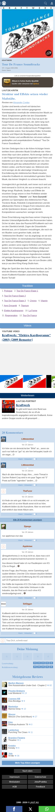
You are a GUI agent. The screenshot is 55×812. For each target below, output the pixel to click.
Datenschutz (40, 777)
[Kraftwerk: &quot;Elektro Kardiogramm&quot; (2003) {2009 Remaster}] (11, 381)
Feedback (40, 787)
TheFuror (27, 491)
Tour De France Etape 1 (27, 291)
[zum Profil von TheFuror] (3, 491)
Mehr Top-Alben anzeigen (27, 763)
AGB (14, 787)
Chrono (33, 301)
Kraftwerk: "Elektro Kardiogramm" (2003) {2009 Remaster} (26, 337)
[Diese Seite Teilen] (14, 809)
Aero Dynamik (10, 306)
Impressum (15, 777)
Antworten (28, 459)
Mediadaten (14, 782)
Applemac (27, 546)
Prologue (8, 291)
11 (32, 732)
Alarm (20, 459)
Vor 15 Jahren (27, 610)
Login (52, 3)
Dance (9, 70)
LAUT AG (34, 802)
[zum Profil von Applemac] (3, 546)
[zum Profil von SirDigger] (3, 604)
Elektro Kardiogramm (13, 311)
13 (25, 693)
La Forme (33, 311)
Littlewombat (27, 439)
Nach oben (27, 771)
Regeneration (11, 315)
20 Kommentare (12, 432)
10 (25, 709)
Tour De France (30, 315)
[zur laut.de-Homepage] (3, 3)
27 (36, 717)
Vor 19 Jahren (27, 532)
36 (18, 756)
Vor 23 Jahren (27, 445)
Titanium (25, 306)
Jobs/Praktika (40, 782)
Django (27, 526)
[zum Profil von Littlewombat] (3, 439)
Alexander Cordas (21, 102)
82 (51, 685)
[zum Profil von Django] (3, 526)
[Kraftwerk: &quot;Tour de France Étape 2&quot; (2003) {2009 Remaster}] (34, 381)
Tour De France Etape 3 (15, 301)
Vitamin (44, 301)
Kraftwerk (7, 60)
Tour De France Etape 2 (15, 296)
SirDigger (27, 604)
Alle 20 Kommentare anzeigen (27, 520)
